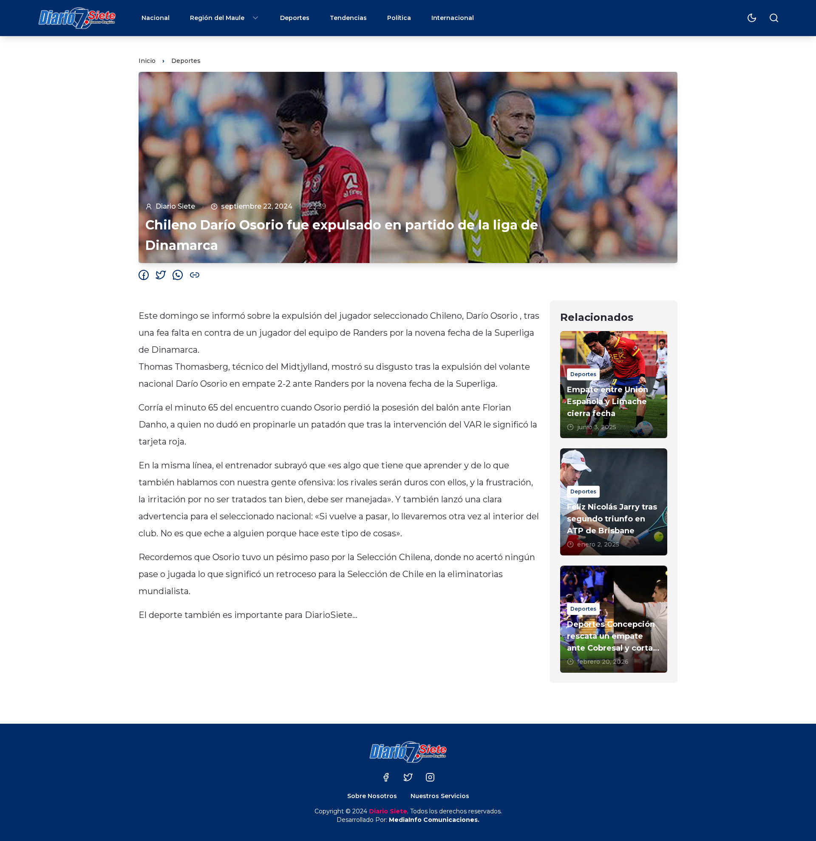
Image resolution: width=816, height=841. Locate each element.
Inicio (147, 61)
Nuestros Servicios (440, 796)
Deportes (294, 18)
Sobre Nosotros (372, 796)
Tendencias (348, 18)
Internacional (452, 18)
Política (399, 18)
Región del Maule (217, 18)
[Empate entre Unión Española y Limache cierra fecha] (613, 384)
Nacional (156, 18)
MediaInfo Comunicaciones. (434, 820)
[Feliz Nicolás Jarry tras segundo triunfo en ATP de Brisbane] (613, 501)
